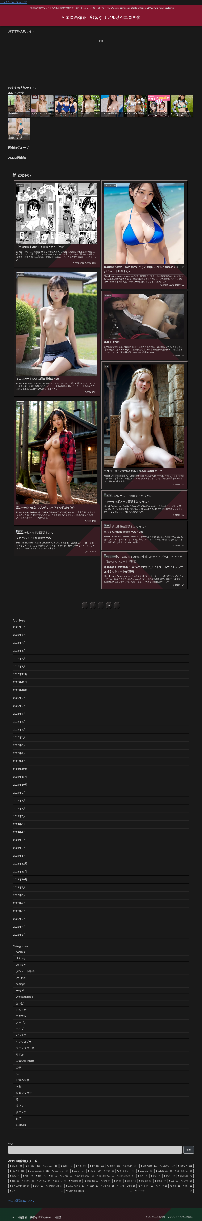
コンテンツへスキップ (13, 2)
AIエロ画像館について (21, 1200)
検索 (10, 1143)
